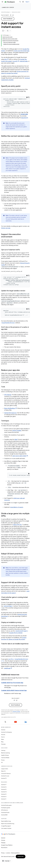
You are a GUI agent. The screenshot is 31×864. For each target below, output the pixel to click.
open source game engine (19, 456)
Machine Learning (5, 752)
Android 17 (3, 784)
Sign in (27, 1)
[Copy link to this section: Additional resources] (20, 675)
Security (3, 734)
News (2, 739)
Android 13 (3, 794)
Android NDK (4, 815)
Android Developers (5, 12)
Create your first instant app (21, 51)
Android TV (4, 778)
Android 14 (3, 791)
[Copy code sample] (29, 97)
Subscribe (21, 856)
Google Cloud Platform (6, 845)
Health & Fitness (5, 755)
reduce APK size (17, 524)
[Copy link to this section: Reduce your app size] (21, 370)
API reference (4, 810)
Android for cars (5, 776)
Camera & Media (5, 757)
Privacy (3, 760)
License (8, 853)
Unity (5, 59)
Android (3, 729)
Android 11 (3, 799)
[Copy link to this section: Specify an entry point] (21, 86)
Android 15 (3, 789)
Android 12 (3, 796)
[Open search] (20, 2)
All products (4, 847)
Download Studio (5, 812)
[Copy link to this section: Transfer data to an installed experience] (2, 646)
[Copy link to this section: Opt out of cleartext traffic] (21, 250)
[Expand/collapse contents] (10, 35)
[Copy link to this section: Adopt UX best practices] (24, 554)
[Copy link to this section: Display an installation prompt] (23, 622)
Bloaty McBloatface (9, 408)
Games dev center (8, 7)
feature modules (16, 430)
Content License (16, 711)
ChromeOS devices (6, 773)
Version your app (5, 228)
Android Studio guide (6, 805)
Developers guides (5, 807)
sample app (7, 668)
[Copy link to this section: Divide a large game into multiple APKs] (7, 516)
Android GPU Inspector (10, 413)
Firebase (3, 842)
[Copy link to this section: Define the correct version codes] (2, 138)
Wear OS (3, 771)
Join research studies (6, 828)
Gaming (3, 750)
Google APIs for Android (15, 633)
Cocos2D (15, 61)
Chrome (3, 840)
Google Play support (6, 826)
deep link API (24, 118)
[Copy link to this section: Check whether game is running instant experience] (10, 599)
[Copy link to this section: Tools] (6, 387)
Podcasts (3, 744)
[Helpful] (11, 15)
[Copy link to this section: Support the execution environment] (13, 237)
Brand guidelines (15, 853)
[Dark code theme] (27, 97)
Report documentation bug (7, 823)
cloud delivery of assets (16, 507)
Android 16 (3, 787)
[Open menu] (2, 2)
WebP (16, 439)
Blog (2, 741)
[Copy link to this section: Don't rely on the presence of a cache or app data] (8, 329)
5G (2, 762)
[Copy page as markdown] (7, 30)
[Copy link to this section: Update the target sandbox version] (26, 291)
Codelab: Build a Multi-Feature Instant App (14, 690)
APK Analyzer (7, 394)
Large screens (4, 768)
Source (3, 737)
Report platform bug (6, 821)
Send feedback (7, 18)
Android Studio (24, 61)
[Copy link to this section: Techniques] (10, 421)
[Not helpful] (13, 15)
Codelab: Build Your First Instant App (12, 682)
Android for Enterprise (6, 732)
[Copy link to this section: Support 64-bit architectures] (27, 583)
